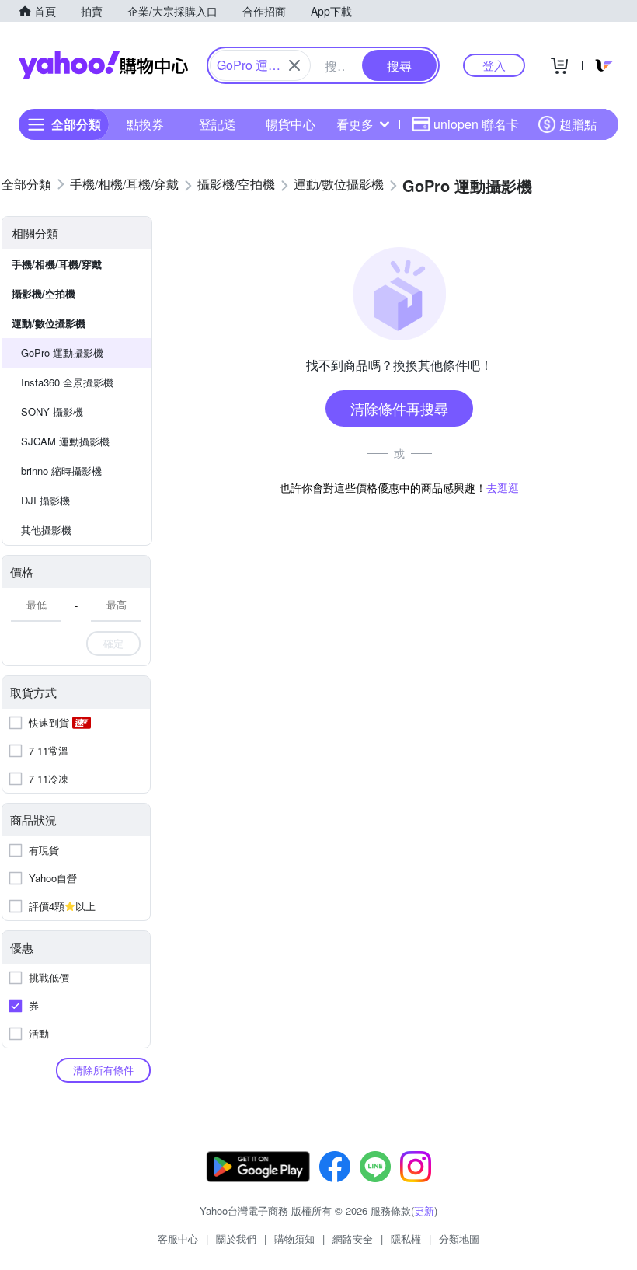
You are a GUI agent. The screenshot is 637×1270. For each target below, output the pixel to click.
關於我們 (236, 1238)
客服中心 (178, 1238)
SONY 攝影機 (52, 411)
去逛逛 (502, 487)
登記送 (217, 124)
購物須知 (294, 1238)
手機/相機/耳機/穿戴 (57, 263)
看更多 (355, 124)
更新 (424, 1210)
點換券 (145, 124)
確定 (113, 643)
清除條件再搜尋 (399, 408)
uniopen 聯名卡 (476, 124)
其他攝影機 (46, 529)
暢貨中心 (290, 124)
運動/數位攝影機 (48, 323)
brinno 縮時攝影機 (61, 470)
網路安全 (352, 1238)
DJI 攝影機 (45, 500)
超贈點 (578, 124)
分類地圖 (459, 1238)
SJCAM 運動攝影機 (65, 441)
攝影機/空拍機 (43, 293)
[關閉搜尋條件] (294, 65)
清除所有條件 (103, 1069)
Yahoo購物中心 (103, 65)
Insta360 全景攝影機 (67, 382)
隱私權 (406, 1238)
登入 (494, 65)
